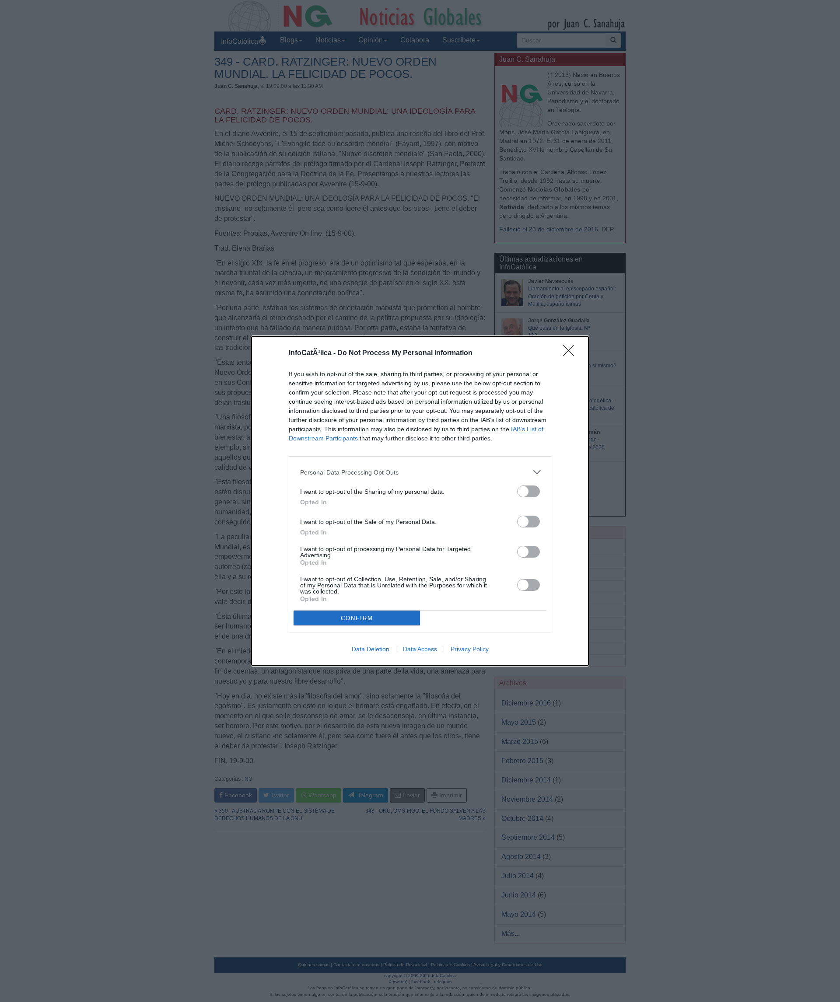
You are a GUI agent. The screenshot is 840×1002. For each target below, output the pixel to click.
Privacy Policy (470, 649)
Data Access (420, 649)
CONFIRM (357, 618)
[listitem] (420, 472)
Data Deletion (370, 649)
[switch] (528, 491)
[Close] (571, 353)
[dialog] (420, 501)
